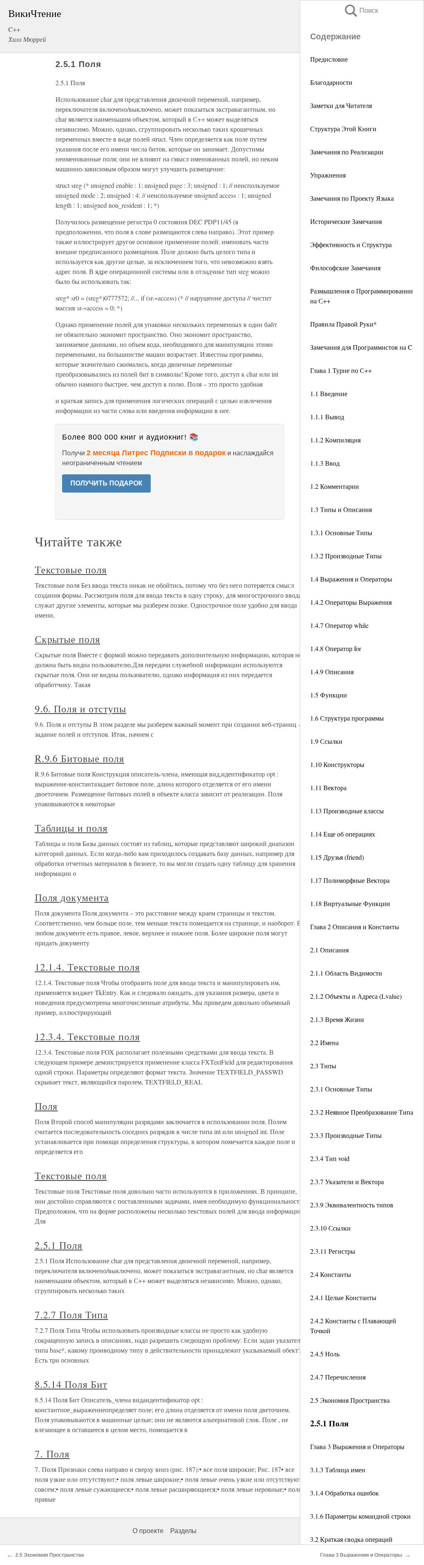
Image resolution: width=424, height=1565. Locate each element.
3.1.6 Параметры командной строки (360, 1516)
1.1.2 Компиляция (335, 439)
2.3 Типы (323, 1065)
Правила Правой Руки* (343, 324)
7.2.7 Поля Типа (71, 1314)
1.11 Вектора (328, 787)
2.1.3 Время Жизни (337, 1019)
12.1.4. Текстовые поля (87, 967)
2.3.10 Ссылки (330, 1228)
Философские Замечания (345, 267)
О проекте (148, 1530)
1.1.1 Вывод (327, 416)
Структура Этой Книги (343, 128)
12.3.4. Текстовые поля (87, 1036)
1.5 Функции (328, 694)
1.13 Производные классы (347, 810)
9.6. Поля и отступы (80, 708)
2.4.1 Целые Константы (343, 1297)
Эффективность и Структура (351, 244)
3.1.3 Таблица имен (337, 1469)
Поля (46, 1106)
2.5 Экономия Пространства (350, 1400)
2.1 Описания (329, 949)
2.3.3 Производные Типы (346, 1135)
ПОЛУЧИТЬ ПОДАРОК (106, 483)
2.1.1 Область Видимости (346, 973)
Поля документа (72, 897)
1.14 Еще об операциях (342, 833)
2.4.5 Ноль (325, 1353)
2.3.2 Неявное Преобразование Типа (361, 1112)
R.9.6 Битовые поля (79, 758)
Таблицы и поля (71, 827)
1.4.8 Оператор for (335, 648)
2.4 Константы (330, 1274)
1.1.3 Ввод (325, 463)
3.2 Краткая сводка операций (351, 1539)
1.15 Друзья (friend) (337, 857)
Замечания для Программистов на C (361, 347)
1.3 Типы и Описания (341, 509)
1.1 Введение (328, 393)
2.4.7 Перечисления (338, 1377)
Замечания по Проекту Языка (352, 198)
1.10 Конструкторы (337, 764)
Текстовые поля (71, 569)
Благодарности (331, 82)
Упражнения (328, 175)
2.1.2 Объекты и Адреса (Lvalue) (356, 996)
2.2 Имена (324, 1042)
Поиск (360, 10)
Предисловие (329, 59)
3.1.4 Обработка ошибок (344, 1492)
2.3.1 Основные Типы (341, 1088)
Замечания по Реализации (346, 151)
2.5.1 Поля (59, 1245)
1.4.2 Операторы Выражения (351, 602)
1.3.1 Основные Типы (341, 532)
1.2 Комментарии (334, 486)
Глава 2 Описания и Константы (354, 926)
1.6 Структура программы (347, 718)
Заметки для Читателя (341, 105)
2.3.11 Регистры (332, 1251)
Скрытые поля (68, 639)
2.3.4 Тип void (329, 1158)
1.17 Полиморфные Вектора (350, 880)
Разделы (183, 1530)
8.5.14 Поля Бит (71, 1384)
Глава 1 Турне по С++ (341, 370)
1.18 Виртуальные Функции (350, 903)
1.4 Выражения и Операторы (351, 579)
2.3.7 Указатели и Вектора (347, 1181)
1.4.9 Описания (332, 671)
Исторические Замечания (346, 221)
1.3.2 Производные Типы (346, 555)
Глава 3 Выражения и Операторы (357, 1446)
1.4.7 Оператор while (339, 625)
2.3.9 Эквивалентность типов (351, 1204)
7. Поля (52, 1453)
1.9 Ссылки (326, 741)
